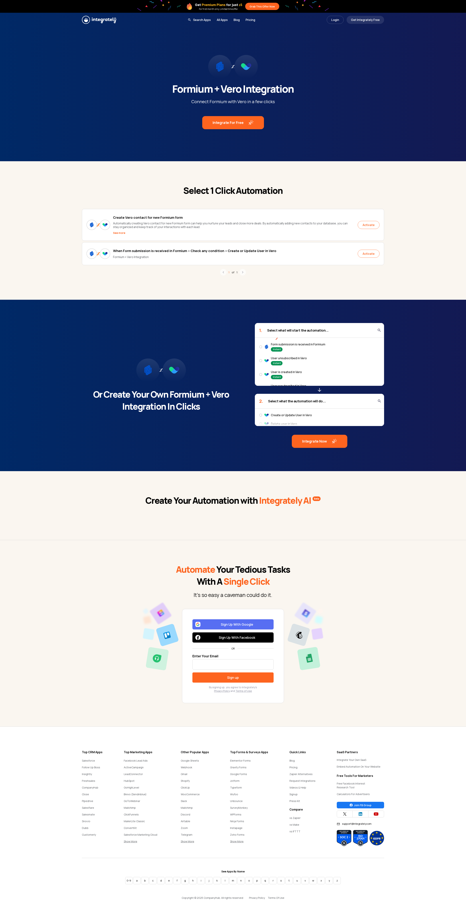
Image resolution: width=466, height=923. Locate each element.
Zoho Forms (237, 834)
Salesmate (88, 814)
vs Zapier (295, 818)
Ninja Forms (237, 821)
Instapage (236, 828)
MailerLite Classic (134, 821)
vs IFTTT (294, 831)
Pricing (250, 20)
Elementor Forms (240, 760)
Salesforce (88, 760)
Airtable (185, 821)
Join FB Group (362, 805)
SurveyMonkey (239, 807)
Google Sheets (190, 760)
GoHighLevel (131, 787)
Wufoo (234, 794)
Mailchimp (130, 807)
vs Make (294, 824)
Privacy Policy (222, 691)
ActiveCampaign (134, 767)
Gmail (184, 774)
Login (335, 20)
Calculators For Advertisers (353, 794)
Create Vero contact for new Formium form (148, 217)
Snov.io (86, 821)
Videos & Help (297, 787)
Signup (293, 794)
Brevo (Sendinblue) (135, 794)
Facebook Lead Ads (136, 760)
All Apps (222, 20)
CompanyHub (90, 787)
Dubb (85, 828)
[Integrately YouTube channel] (376, 814)
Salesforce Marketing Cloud (140, 834)
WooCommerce (190, 794)
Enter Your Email (205, 656)
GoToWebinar (132, 801)
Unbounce (236, 801)
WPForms (235, 814)
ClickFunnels (131, 814)
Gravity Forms (238, 767)
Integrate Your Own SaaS (351, 760)
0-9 (129, 880)
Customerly (89, 834)
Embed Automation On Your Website (358, 766)
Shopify (185, 781)
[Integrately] (99, 20)
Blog (237, 20)
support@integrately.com (357, 823)
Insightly (87, 774)
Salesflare (88, 807)
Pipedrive (87, 801)
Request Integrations (302, 781)
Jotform (235, 781)
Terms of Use (244, 691)
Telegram (186, 834)
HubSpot (129, 781)
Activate (369, 225)
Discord (185, 814)
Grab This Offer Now (262, 6)
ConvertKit (130, 828)
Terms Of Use (276, 898)
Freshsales (88, 781)
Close (85, 794)
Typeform (236, 787)
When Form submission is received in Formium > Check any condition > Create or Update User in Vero (194, 251)
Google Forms (238, 774)
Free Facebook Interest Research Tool (351, 785)
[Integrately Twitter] (344, 814)
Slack (184, 801)
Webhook (186, 767)
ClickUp (185, 787)
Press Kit (294, 801)
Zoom (184, 828)
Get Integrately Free (365, 20)
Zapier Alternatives (301, 774)
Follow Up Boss (91, 767)
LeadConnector (133, 774)
